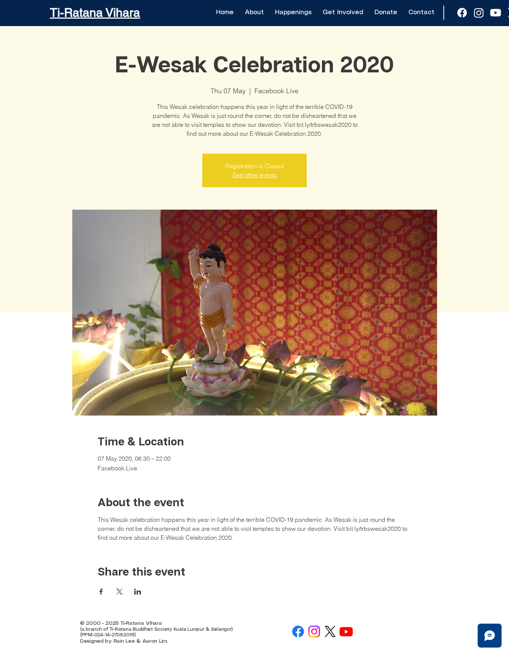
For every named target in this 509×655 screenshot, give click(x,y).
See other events (255, 175)
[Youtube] (495, 12)
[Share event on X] (119, 592)
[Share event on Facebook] (101, 592)
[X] (330, 631)
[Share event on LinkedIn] (137, 592)
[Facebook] (298, 631)
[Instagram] (314, 631)
